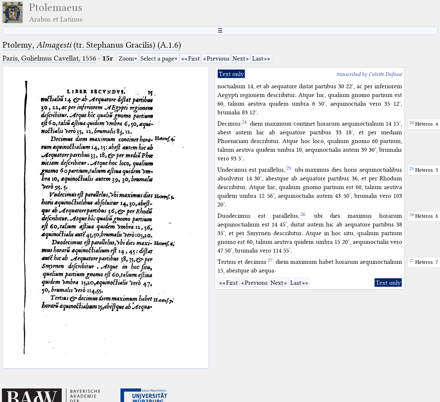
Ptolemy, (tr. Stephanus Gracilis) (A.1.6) (92, 45)
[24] (244, 123)
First (194, 58)
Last (257, 58)
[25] (289, 169)
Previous (218, 58)
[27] (270, 261)
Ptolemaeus (55, 12)
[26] (303, 215)
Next (239, 58)
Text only (231, 74)
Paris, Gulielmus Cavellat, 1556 (49, 58)
